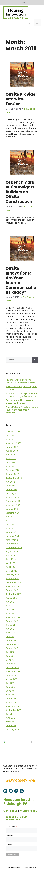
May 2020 (10, 563)
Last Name (9, 845)
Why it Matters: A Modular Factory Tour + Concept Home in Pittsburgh (22, 410)
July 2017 (10, 652)
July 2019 (10, 601)
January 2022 (12, 497)
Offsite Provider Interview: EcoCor (21, 99)
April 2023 (10, 466)
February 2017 (12, 667)
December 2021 (13, 501)
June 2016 (10, 687)
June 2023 (11, 458)
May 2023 (10, 462)
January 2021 (12, 540)
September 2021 (13, 512)
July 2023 (10, 454)
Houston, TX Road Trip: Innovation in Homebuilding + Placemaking (22, 395)
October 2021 (12, 509)
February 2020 (12, 574)
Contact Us (10, 811)
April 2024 (10, 439)
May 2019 (10, 609)
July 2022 (10, 482)
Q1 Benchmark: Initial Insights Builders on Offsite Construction (20, 191)
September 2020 (14, 547)
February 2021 (12, 536)
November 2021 (13, 505)
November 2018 (13, 617)
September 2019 (13, 594)
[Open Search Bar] (30, 22)
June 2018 (10, 632)
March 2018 (11, 640)
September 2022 (14, 478)
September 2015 (13, 710)
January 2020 (12, 578)
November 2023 (13, 443)
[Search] (35, 360)
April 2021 (10, 528)
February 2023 (12, 470)
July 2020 (10, 555)
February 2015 (12, 729)
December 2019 (13, 582)
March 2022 (11, 489)
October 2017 (12, 648)
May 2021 (10, 524)
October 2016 (12, 675)
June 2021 (10, 520)
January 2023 (12, 474)
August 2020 (12, 551)
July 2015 (10, 714)
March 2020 (11, 571)
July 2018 (10, 629)
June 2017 (10, 656)
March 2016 (11, 698)
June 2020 (11, 559)
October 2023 (12, 447)
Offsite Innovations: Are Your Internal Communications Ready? (21, 280)
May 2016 (10, 690)
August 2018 (11, 625)
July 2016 (10, 683)
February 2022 (12, 493)
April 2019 (10, 613)
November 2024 (13, 431)
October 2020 (12, 543)
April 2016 (10, 694)
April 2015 (10, 721)
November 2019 (13, 586)
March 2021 (11, 532)
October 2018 (12, 621)
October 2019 (12, 590)
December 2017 (13, 644)
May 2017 (10, 660)
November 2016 (13, 671)
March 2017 (11, 663)
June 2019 (10, 605)
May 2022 (10, 485)
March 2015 (11, 725)
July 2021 (10, 516)
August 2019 (11, 598)
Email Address (11, 826)
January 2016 (12, 702)
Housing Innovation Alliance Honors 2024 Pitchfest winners (20, 381)
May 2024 (10, 435)
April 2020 (10, 567)
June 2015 (10, 718)
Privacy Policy (28, 811)
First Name (10, 836)
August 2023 (12, 451)
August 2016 (11, 679)
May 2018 (10, 636)
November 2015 (13, 706)
